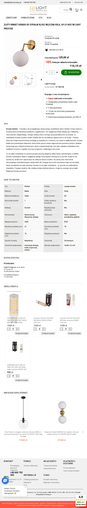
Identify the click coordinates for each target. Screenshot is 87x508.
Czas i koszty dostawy (71, 471)
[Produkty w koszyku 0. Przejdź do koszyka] (79, 10)
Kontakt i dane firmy (51, 479)
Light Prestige (50, 84)
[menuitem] (11, 17)
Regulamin (27, 482)
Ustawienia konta (50, 468)
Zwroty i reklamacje (31, 466)
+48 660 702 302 (29, 2)
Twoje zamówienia (50, 466)
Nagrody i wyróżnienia (51, 482)
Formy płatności (69, 468)
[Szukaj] (71, 9)
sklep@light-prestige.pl (12, 2)
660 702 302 (70, 492)
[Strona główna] (43, 11)
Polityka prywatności (31, 479)
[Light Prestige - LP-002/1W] (12, 80)
